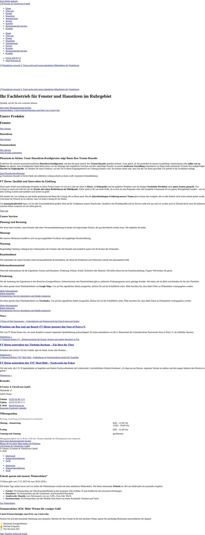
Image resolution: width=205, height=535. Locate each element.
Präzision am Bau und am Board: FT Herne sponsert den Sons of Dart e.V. (43, 326)
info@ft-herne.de (16, 405)
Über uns (10, 11)
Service (9, 21)
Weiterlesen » (6, 337)
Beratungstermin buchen (16, 26)
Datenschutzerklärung (15, 458)
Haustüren (10, 16)
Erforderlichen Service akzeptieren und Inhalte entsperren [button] (25, 296)
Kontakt (9, 28)
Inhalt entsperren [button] (7, 293)
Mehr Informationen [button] (9, 291)
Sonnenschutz (12, 18)
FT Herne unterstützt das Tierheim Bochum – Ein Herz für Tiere (37, 344)
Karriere (9, 23)
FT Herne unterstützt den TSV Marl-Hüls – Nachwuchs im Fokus (37, 362)
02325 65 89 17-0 (17, 399)
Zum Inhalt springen (9, 1)
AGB (8, 461)
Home (8, 8)
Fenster (9, 13)
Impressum (10, 456)
